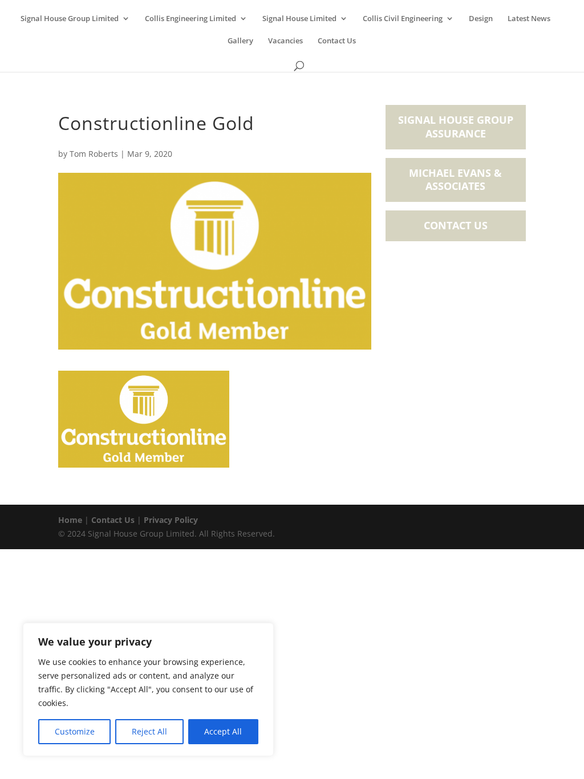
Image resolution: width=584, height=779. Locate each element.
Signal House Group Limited (70, 18)
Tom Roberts (94, 153)
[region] (148, 689)
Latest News (529, 18)
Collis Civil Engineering (403, 18)
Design (481, 18)
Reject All (149, 731)
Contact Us (337, 41)
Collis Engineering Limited (190, 18)
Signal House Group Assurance (455, 126)
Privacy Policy (171, 519)
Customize (75, 731)
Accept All (223, 731)
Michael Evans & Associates (455, 179)
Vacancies (285, 41)
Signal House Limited (299, 18)
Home (70, 519)
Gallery (240, 41)
